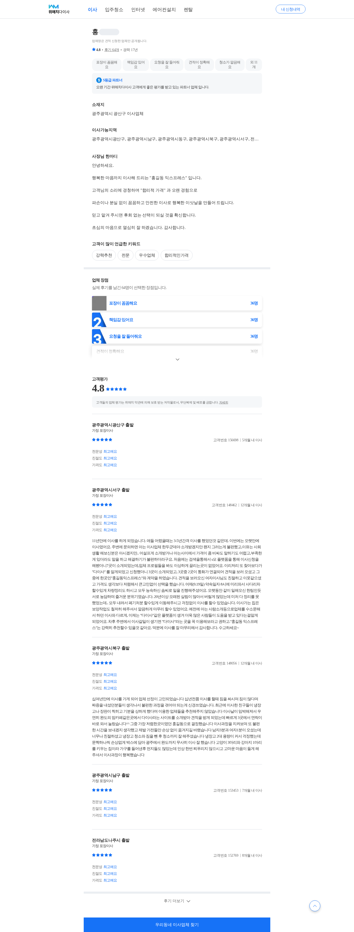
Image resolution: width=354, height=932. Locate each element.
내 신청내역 (290, 9)
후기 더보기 (174, 901)
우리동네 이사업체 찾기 (177, 924)
